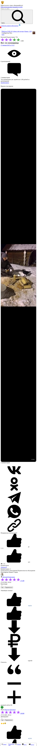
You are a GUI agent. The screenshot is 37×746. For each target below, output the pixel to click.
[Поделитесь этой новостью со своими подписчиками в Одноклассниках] (14, 490)
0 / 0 (3, 564)
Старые (15, 572)
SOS (3, 34)
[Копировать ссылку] (18, 525)
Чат (2, 587)
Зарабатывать (5, 82)
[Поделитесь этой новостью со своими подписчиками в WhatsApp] (14, 517)
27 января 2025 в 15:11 (7, 45)
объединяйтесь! (18, 5)
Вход (3, 29)
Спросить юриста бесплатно (9, 25)
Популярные (4, 572)
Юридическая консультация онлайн (12, 7)
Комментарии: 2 (6, 569)
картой (30, 660)
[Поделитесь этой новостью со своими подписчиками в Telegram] (14, 504)
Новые (11, 572)
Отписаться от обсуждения (9, 570)
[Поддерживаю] (14, 605)
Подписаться (5, 565)
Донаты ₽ (4, 567)
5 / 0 (2, 548)
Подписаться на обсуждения (26, 570)
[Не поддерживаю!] (14, 619)
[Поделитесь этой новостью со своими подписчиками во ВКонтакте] (14, 476)
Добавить (19, 744)
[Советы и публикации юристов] (2, 4)
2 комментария (5, 462)
